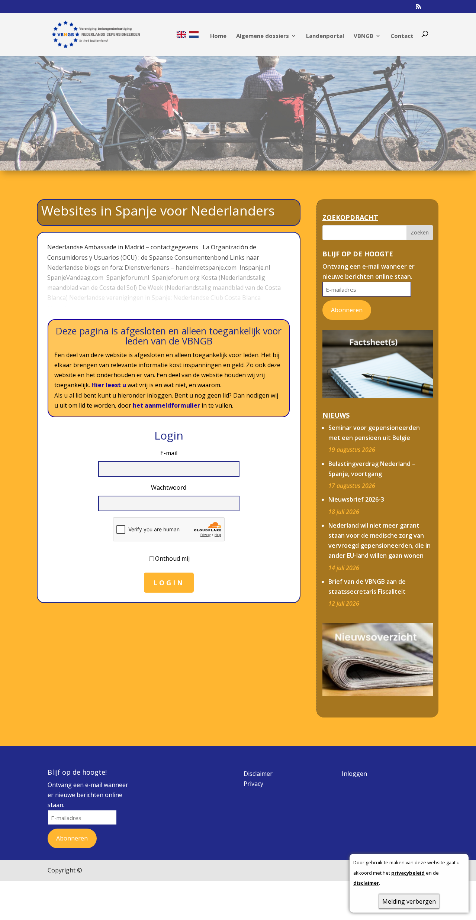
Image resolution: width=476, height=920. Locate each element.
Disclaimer (258, 774)
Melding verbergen (409, 901)
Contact (402, 36)
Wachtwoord (168, 487)
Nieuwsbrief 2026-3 (356, 499)
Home (218, 36)
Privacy (253, 784)
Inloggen (354, 774)
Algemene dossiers (262, 36)
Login (168, 582)
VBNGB (363, 36)
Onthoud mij (172, 558)
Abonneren (347, 310)
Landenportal (325, 36)
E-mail (168, 453)
